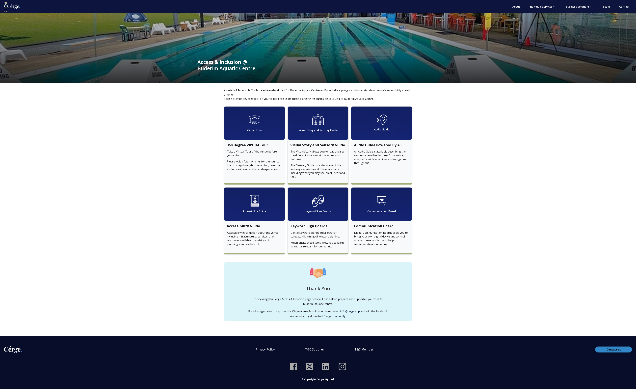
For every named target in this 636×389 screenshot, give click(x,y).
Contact (624, 6)
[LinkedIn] (325, 366)
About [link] (516, 6)
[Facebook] (293, 366)
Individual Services (540, 6)
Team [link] (606, 6)
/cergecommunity (334, 316)
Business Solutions (577, 6)
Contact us (614, 349)
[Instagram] (342, 366)
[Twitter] (309, 366)
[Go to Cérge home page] (13, 6)
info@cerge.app (350, 311)
